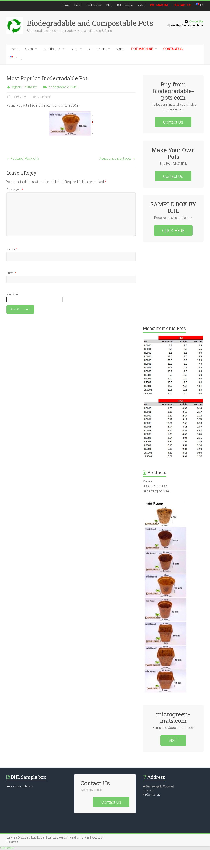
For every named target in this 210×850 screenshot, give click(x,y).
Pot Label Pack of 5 (22, 158)
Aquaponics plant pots (117, 158)
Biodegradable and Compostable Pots (90, 23)
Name (11, 249)
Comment (14, 190)
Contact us (153, 794)
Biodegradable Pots (62, 87)
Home (66, 5)
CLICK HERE (173, 230)
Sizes (78, 5)
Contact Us (196, 21)
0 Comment (43, 96)
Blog (109, 5)
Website (12, 294)
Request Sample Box (19, 786)
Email (11, 273)
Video (141, 5)
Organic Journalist (24, 87)
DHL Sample (125, 5)
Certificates (94, 5)
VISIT (173, 740)
